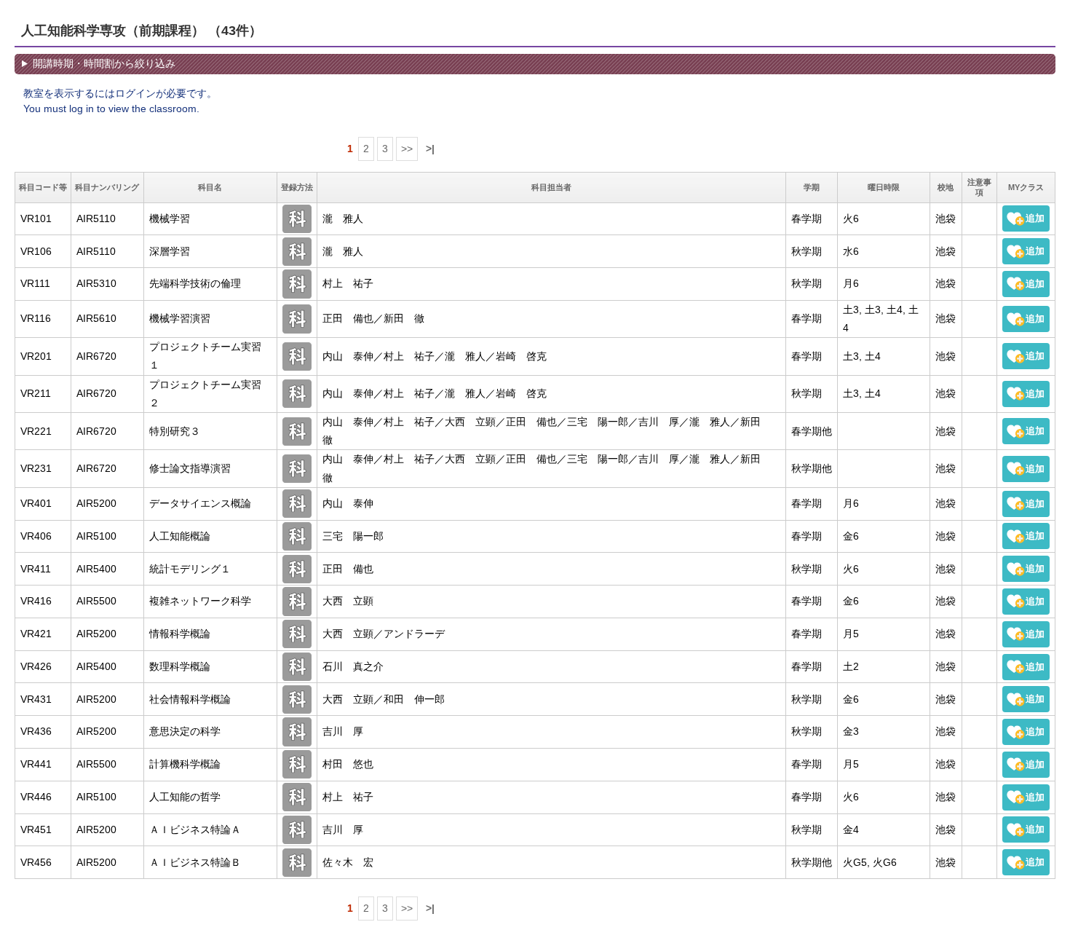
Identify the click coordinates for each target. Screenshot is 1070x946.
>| (430, 148)
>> (407, 148)
